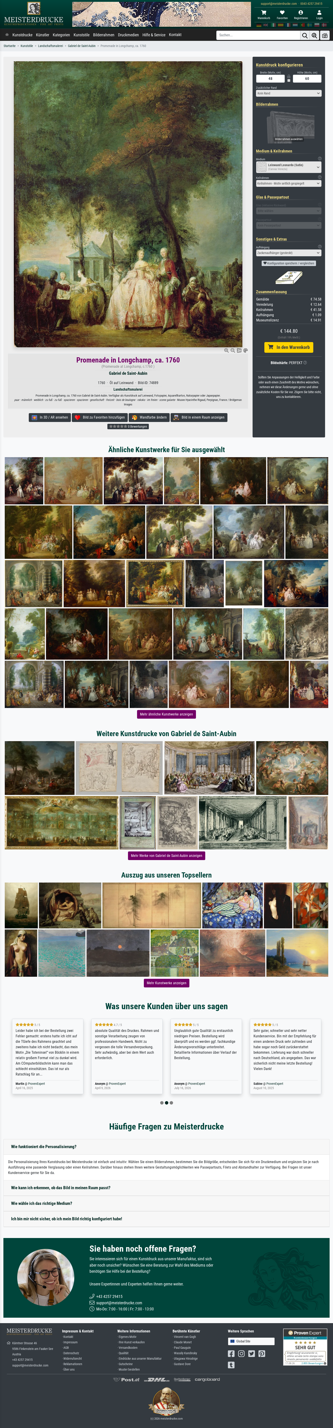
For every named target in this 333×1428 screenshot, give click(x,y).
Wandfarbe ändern (152, 417)
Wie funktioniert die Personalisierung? (44, 1146)
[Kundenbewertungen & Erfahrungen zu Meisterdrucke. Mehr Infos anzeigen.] (305, 1346)
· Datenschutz (70, 1353)
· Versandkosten (127, 1348)
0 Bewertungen (137, 426)
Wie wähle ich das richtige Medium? (41, 1203)
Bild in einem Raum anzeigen (201, 417)
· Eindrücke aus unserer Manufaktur (139, 1359)
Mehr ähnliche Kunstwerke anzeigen (166, 714)
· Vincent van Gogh (184, 1337)
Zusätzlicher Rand (266, 87)
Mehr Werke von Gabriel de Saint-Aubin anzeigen (166, 855)
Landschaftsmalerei (50, 46)
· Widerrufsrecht (72, 1359)
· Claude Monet (182, 1342)
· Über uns (68, 1369)
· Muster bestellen (128, 1369)
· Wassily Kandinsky (185, 1353)
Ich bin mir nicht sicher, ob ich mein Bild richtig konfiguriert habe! (66, 1218)
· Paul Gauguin (182, 1348)
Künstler (42, 35)
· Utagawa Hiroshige (185, 1359)
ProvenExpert (33, 1084)
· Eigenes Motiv (126, 1337)
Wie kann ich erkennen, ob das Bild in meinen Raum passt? (61, 1187)
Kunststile (81, 35)
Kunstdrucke (22, 35)
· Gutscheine (125, 1364)
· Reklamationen (72, 1364)
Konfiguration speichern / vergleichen (290, 263)
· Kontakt (67, 1337)
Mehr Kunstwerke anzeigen (166, 983)
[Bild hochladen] (325, 35)
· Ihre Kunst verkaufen (131, 1342)
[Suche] (305, 35)
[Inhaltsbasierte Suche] (314, 35)
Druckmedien (128, 35)
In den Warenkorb (291, 347)
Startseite (10, 46)
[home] (7, 35)
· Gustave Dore (182, 1364)
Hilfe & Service (153, 35)
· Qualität (122, 1353)
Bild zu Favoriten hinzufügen (102, 417)
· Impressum (70, 1342)
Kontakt (175, 34)
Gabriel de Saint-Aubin (82, 46)
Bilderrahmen (103, 35)
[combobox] (289, 93)
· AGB (65, 1348)
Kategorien (61, 35)
